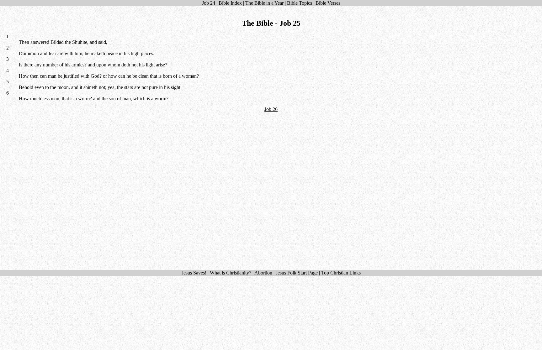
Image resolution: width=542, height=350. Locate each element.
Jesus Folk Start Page (297, 272)
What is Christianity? (230, 272)
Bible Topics (299, 3)
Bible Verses (328, 3)
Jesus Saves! (194, 272)
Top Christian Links (341, 272)
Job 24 (208, 3)
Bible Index (230, 3)
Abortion (263, 272)
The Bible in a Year (264, 3)
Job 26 (271, 109)
